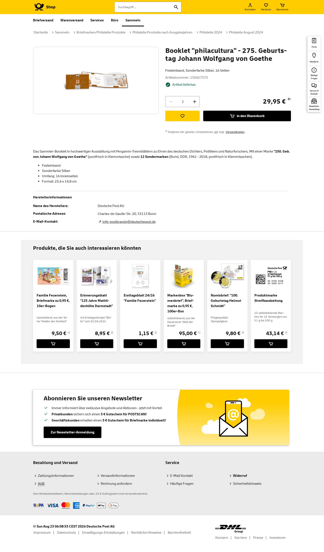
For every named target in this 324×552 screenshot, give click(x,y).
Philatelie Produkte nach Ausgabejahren (162, 32)
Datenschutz (66, 532)
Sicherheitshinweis (247, 483)
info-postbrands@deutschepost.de (129, 222)
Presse (258, 537)
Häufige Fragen (182, 483)
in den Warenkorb (250, 116)
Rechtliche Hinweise (146, 532)
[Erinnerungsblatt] (97, 343)
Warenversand (71, 20)
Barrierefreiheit (179, 532)
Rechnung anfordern (116, 483)
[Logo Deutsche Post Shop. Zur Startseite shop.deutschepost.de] (44, 7)
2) (289, 99)
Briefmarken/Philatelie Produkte (100, 32)
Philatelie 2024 (210, 32)
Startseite (41, 32)
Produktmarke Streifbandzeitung (268, 298)
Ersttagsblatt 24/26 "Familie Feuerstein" (140, 298)
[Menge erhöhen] (194, 101)
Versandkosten (235, 132)
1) (68, 332)
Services (97, 20)
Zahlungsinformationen (56, 476)
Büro (114, 20)
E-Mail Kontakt (181, 476)
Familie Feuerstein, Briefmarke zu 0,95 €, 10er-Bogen (53, 300)
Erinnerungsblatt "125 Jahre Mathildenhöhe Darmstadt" (96, 300)
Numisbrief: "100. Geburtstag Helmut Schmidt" (226, 300)
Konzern (221, 537)
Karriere (241, 537)
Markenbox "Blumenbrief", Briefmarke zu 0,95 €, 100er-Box (180, 303)
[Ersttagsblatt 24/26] (140, 343)
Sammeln (132, 20)
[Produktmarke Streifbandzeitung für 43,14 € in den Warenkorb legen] (271, 343)
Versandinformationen (118, 476)
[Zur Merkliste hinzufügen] (182, 116)
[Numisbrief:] (227, 343)
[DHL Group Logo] (230, 529)
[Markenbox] (184, 343)
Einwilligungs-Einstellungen (103, 532)
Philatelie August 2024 (246, 32)
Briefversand (43, 20)
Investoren (278, 537)
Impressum (42, 532)
